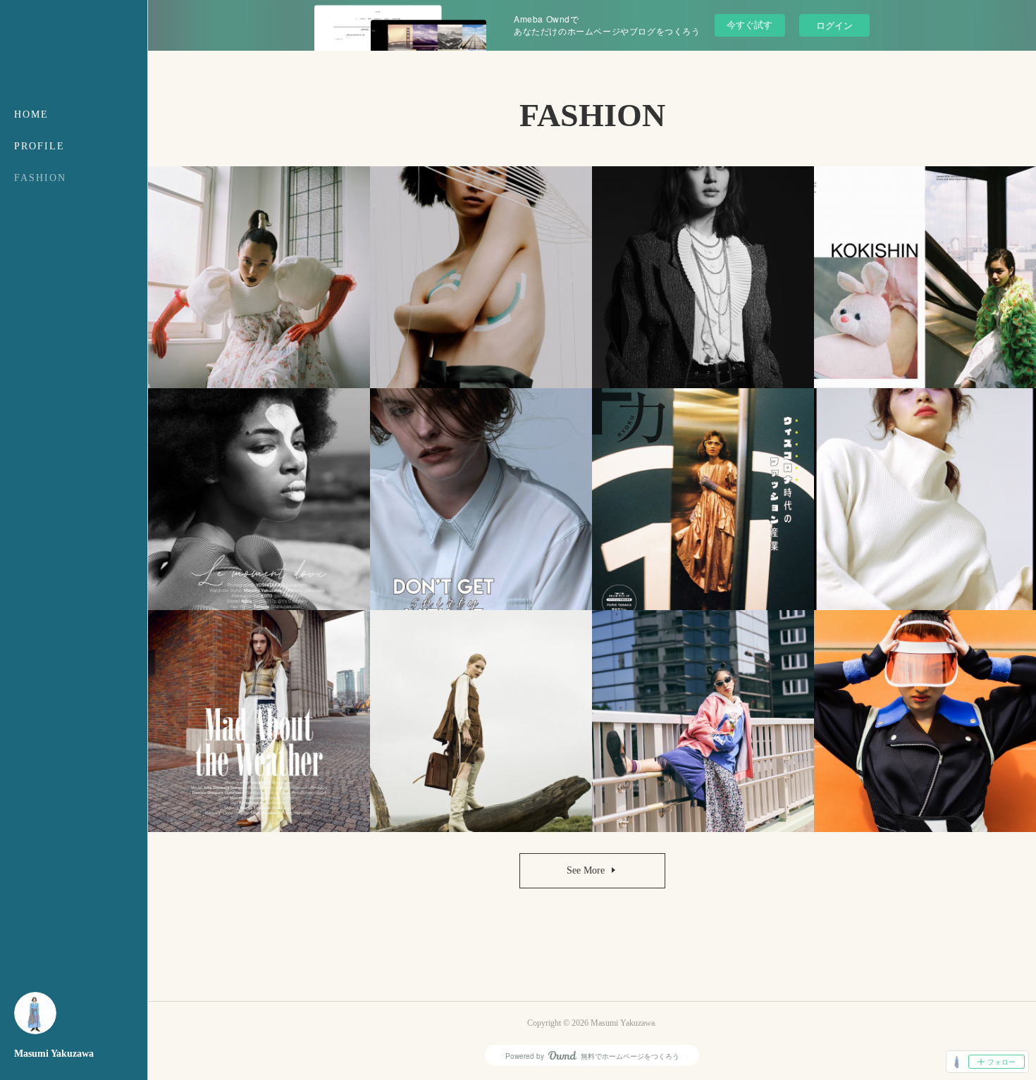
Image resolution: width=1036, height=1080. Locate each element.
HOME (31, 114)
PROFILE (39, 146)
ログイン (834, 25)
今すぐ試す (749, 24)
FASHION (40, 178)
